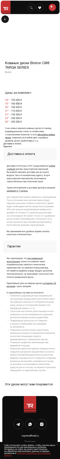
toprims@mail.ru (30, 436)
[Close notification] (57, 444)
